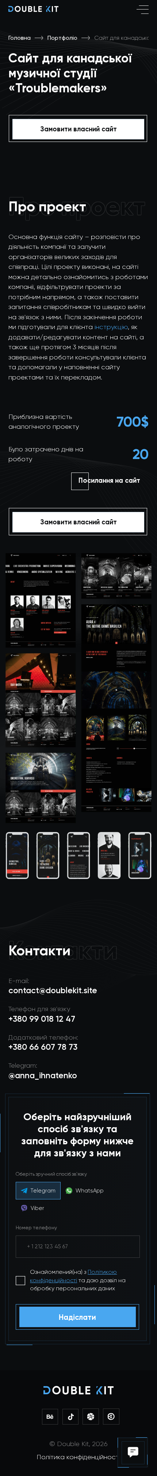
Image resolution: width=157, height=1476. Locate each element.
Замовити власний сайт (78, 129)
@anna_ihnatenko (42, 1075)
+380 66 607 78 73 (42, 1047)
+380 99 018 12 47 (41, 1019)
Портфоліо (62, 37)
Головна (19, 37)
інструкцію (111, 327)
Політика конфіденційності (78, 1457)
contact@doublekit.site (52, 990)
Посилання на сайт (109, 481)
